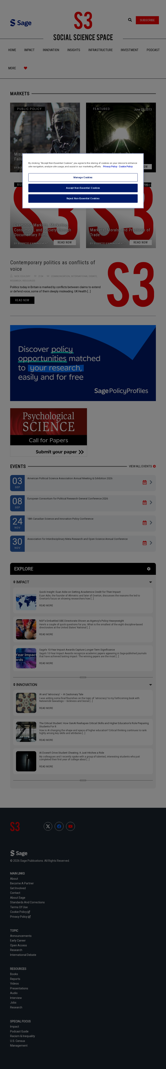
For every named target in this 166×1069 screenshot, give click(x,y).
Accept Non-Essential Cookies (83, 187)
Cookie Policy (126, 166)
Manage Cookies (83, 177)
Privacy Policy (110, 166)
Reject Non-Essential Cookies (83, 198)
